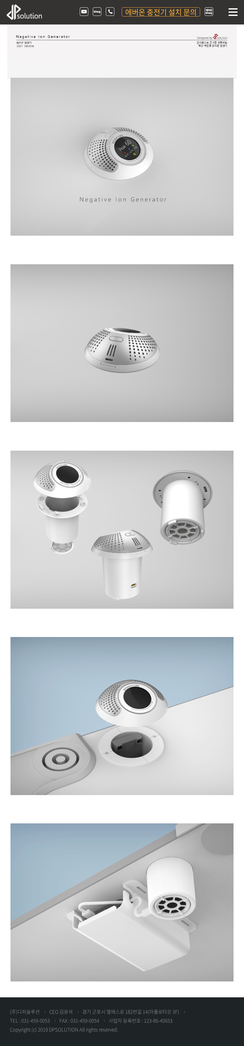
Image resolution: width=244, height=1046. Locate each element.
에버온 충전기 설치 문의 (161, 12)
